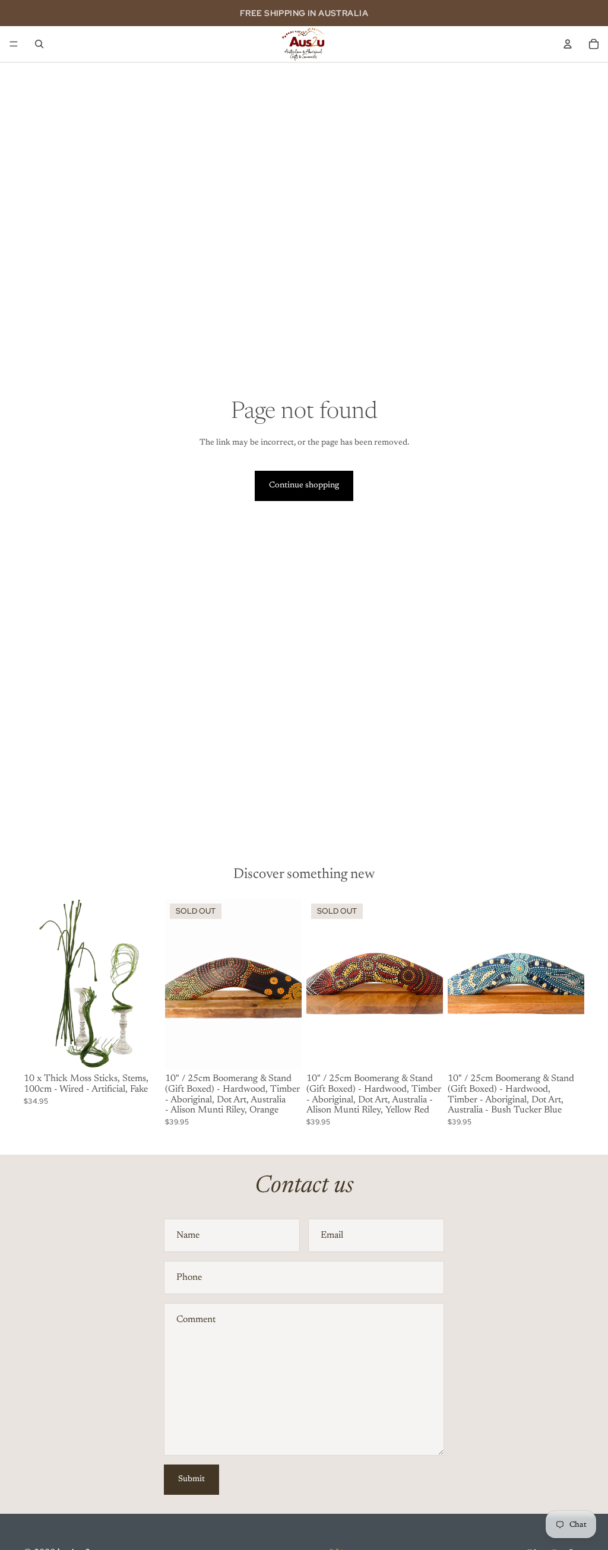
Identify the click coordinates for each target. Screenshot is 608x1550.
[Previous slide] (37, 984)
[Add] (142, 1051)
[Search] (39, 44)
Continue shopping (304, 485)
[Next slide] (147, 984)
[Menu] (13, 44)
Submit (191, 1479)
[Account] (568, 44)
